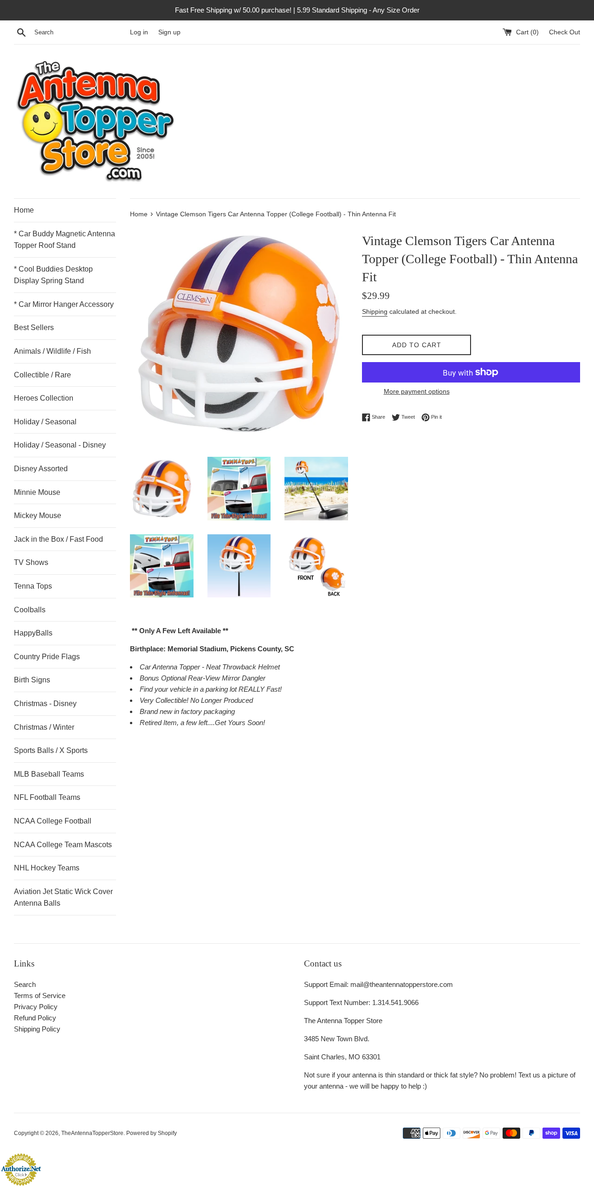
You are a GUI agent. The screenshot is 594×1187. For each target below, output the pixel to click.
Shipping (374, 311)
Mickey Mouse (37, 515)
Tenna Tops (33, 586)
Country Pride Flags (47, 657)
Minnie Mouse (37, 492)
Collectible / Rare (42, 375)
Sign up (169, 32)
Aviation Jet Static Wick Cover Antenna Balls (63, 898)
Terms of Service (39, 995)
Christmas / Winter (44, 727)
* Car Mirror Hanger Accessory (64, 304)
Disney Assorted (41, 469)
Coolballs (29, 610)
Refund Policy (35, 1018)
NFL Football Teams (47, 797)
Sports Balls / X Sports (51, 750)
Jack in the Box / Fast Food (58, 539)
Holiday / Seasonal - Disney (60, 445)
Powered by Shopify (151, 1133)
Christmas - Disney (45, 703)
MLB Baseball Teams (49, 774)
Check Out (564, 32)
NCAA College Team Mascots (63, 845)
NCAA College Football (52, 821)
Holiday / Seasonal (45, 422)
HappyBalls (33, 633)
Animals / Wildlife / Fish (52, 351)
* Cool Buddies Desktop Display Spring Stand (53, 275)
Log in (139, 32)
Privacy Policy (36, 1007)
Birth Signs (32, 680)
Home (24, 210)
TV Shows (31, 562)
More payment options (417, 391)
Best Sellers (34, 327)
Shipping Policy (37, 1029)
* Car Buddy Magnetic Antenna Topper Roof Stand (64, 240)
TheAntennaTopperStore (92, 1133)
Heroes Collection (43, 398)
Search (25, 984)
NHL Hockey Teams (46, 868)
